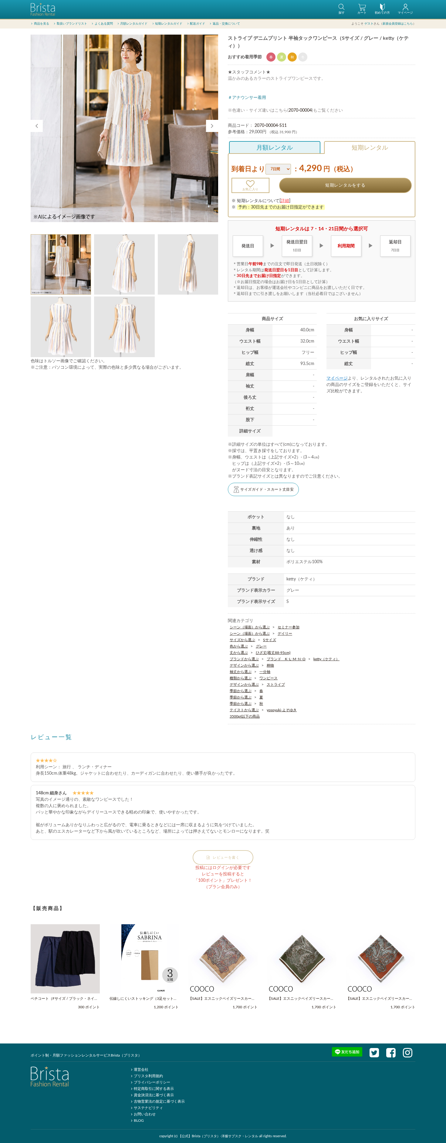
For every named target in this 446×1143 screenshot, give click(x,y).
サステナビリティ (148, 1108)
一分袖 (264, 672)
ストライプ (276, 684)
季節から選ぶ (241, 691)
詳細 (285, 201)
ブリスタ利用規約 (148, 1076)
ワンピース (268, 678)
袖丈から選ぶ (241, 672)
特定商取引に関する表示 (154, 1089)
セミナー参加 (288, 627)
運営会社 (141, 1069)
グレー (261, 646)
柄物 (270, 665)
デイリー (285, 633)
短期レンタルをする (345, 185)
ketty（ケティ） (326, 659)
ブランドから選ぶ (244, 659)
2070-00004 (300, 110)
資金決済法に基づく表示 (154, 1095)
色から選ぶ (239, 646)
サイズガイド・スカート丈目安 (267, 489)
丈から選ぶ (239, 652)
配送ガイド (197, 23)
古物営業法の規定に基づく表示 (159, 1101)
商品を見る (41, 23)
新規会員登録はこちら (398, 23)
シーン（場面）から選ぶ (250, 627)
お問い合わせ (145, 1114)
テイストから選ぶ (244, 710)
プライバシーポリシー (152, 1082)
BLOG (139, 1120)
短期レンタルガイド (168, 23)
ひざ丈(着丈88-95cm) (273, 652)
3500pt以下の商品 (245, 716)
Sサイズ (269, 640)
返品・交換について (226, 23)
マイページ (337, 378)
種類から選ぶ (241, 678)
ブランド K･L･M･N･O (286, 659)
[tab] (61, 264)
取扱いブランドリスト (72, 23)
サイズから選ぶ (242, 640)
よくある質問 (104, 23)
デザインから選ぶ (244, 665)
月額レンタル (274, 148)
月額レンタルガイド (133, 23)
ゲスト (368, 23)
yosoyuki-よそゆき (282, 710)
